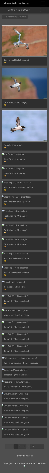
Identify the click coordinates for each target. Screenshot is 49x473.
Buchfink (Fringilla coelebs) (16, 301)
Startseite (5, 10)
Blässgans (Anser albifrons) (16, 375)
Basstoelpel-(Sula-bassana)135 (18, 187)
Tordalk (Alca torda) (13, 145)
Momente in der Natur (16, 3)
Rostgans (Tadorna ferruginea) (18, 387)
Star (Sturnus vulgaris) (14, 159)
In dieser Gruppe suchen (15, 17)
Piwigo (30, 456)
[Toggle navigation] (42, 3)
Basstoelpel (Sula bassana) (16, 60)
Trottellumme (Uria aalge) (15, 102)
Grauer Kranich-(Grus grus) (16, 399)
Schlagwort (24, 10)
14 (33, 446)
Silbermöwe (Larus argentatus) (18, 202)
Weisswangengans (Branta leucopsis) (21, 363)
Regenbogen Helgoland (14, 287)
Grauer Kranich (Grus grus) (16, 315)
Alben (11, 10)
